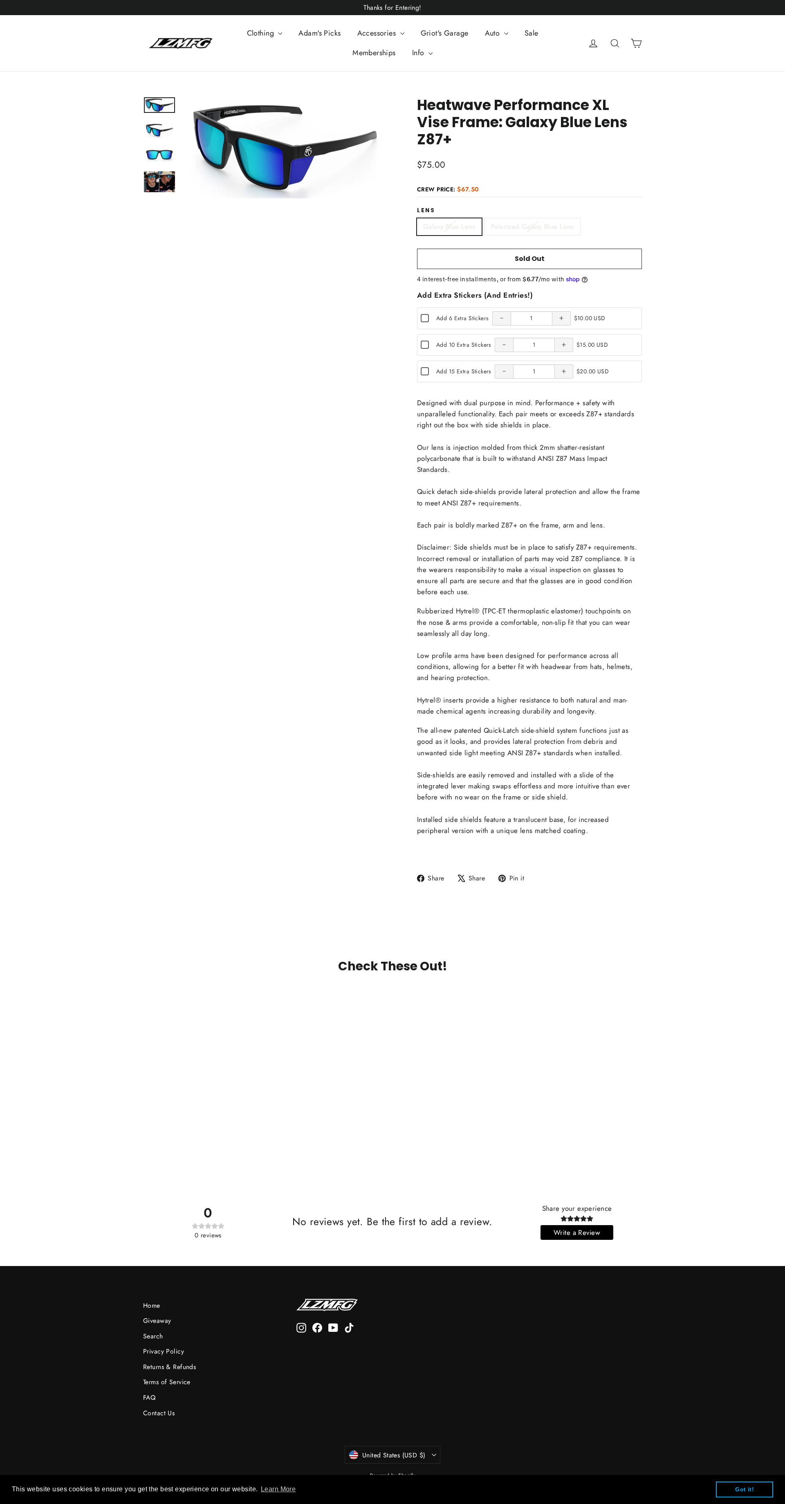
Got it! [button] (744, 1489)
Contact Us (159, 1413)
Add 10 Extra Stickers (463, 345)
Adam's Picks (319, 33)
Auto (493, 33)
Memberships (374, 52)
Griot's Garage (445, 33)
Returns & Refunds (169, 1367)
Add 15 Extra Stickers (463, 371)
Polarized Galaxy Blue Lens (532, 226)
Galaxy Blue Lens (449, 226)
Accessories (377, 33)
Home (151, 1305)
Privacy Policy (163, 1351)
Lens (426, 210)
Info (419, 52)
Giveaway (157, 1320)
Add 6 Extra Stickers (462, 318)
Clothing (261, 33)
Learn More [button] (278, 1489)
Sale (531, 33)
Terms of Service (167, 1382)
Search (153, 1336)
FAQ (149, 1397)
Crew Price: (448, 189)
